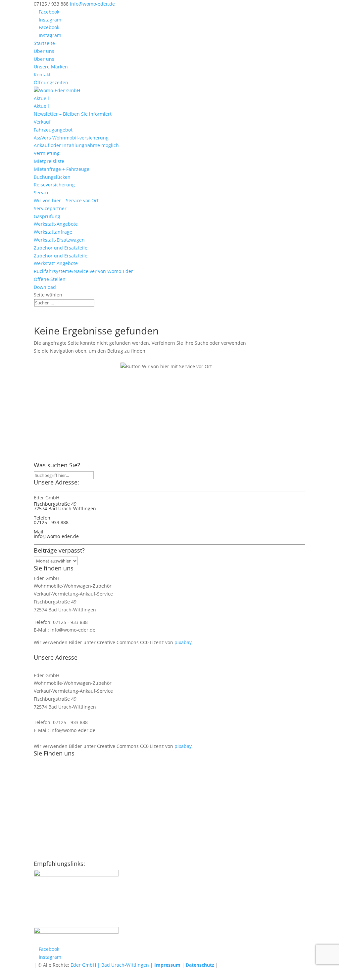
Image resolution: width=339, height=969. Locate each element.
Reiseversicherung (54, 184)
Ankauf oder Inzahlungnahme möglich (76, 145)
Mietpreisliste (49, 161)
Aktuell (41, 98)
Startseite (44, 43)
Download (45, 287)
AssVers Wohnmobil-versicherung (71, 138)
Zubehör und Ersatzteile (60, 248)
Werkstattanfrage (53, 232)
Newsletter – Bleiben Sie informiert (73, 114)
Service (42, 192)
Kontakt (42, 74)
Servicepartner (50, 208)
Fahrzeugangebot (53, 130)
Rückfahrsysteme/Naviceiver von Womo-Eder (83, 271)
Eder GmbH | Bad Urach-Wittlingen (110, 965)
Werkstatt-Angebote (56, 224)
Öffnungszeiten (51, 82)
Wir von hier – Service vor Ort (66, 200)
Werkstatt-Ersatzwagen (59, 240)
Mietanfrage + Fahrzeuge (61, 169)
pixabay (183, 642)
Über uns (44, 51)
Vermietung (47, 153)
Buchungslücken (52, 177)
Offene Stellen (50, 279)
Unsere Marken (51, 66)
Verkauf (42, 122)
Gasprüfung (47, 216)
